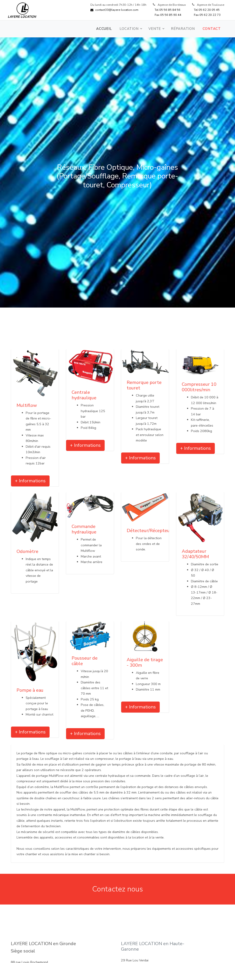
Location (129, 28)
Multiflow (27, 405)
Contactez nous (117, 889)
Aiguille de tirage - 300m (145, 662)
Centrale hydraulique (84, 395)
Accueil (104, 28)
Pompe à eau (30, 690)
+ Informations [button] (30, 481)
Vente (154, 28)
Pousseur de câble (85, 661)
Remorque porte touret (144, 385)
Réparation (183, 28)
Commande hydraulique (84, 529)
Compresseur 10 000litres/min (199, 387)
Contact (212, 28)
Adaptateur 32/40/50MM (195, 554)
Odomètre (27, 551)
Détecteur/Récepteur (149, 530)
